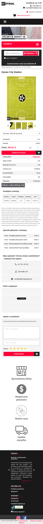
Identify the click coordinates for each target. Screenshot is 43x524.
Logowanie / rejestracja (35, 12)
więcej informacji (23, 520)
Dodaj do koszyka (19, 153)
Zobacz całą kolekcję (13, 185)
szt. (30, 147)
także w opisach (11, 58)
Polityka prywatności (17, 489)
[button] (8, 125)
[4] (22, 348)
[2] (14, 348)
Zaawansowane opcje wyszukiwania (21, 64)
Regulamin (14, 491)
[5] (25, 348)
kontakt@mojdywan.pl (34, 8)
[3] (18, 348)
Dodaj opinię (19, 354)
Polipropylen (36, 157)
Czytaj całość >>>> (27, 481)
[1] (11, 348)
